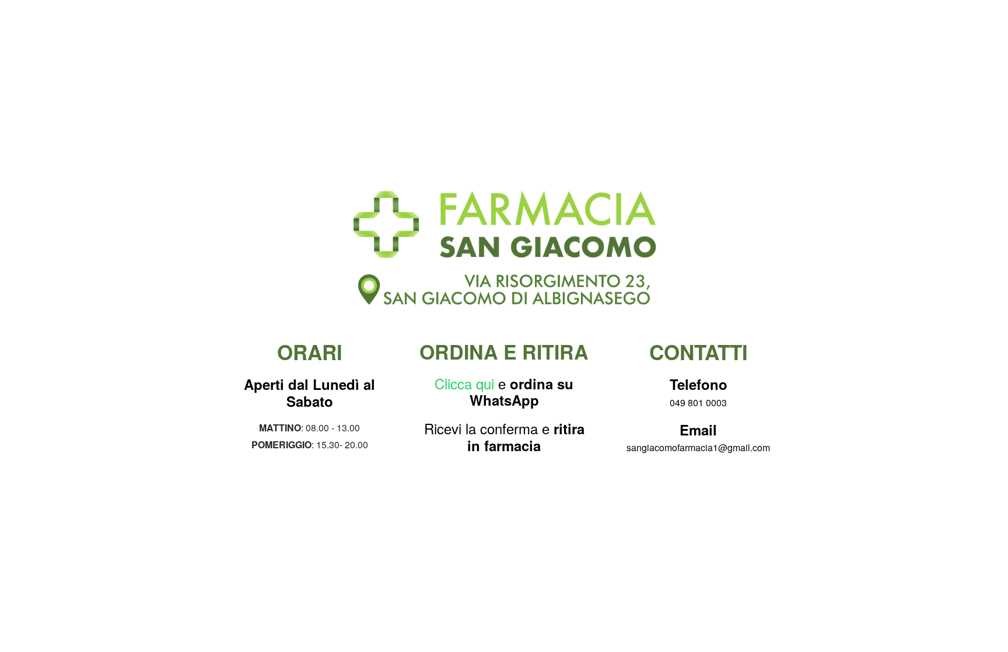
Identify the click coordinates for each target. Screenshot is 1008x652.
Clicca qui (464, 383)
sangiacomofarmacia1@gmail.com (698, 447)
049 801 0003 (698, 402)
